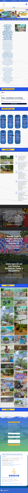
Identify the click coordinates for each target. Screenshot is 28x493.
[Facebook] (12, 0)
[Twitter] (13, 0)
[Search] (26, 4)
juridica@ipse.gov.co (12, 465)
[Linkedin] (16, 0)
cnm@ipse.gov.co (10, 481)
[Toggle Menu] (14, 7)
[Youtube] (14, 0)
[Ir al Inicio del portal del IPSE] (14, 470)
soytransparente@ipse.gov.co (16, 464)
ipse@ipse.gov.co (10, 463)
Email (8, 435)
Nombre (9, 432)
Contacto (20, 483)
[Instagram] (11, 0)
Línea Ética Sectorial (11, 462)
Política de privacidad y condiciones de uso (8, 483)
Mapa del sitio (19, 0)
